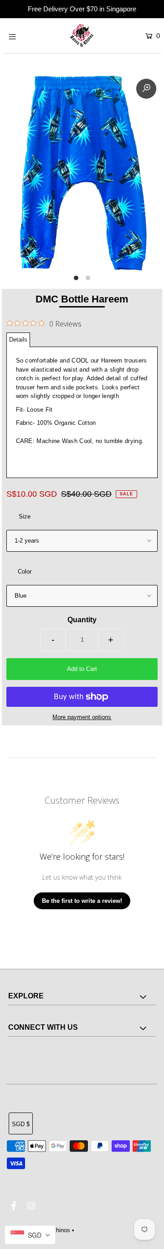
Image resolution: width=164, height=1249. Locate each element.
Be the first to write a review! (82, 900)
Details (18, 339)
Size (25, 516)
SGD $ (21, 1124)
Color (24, 571)
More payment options (81, 717)
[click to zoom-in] (146, 89)
